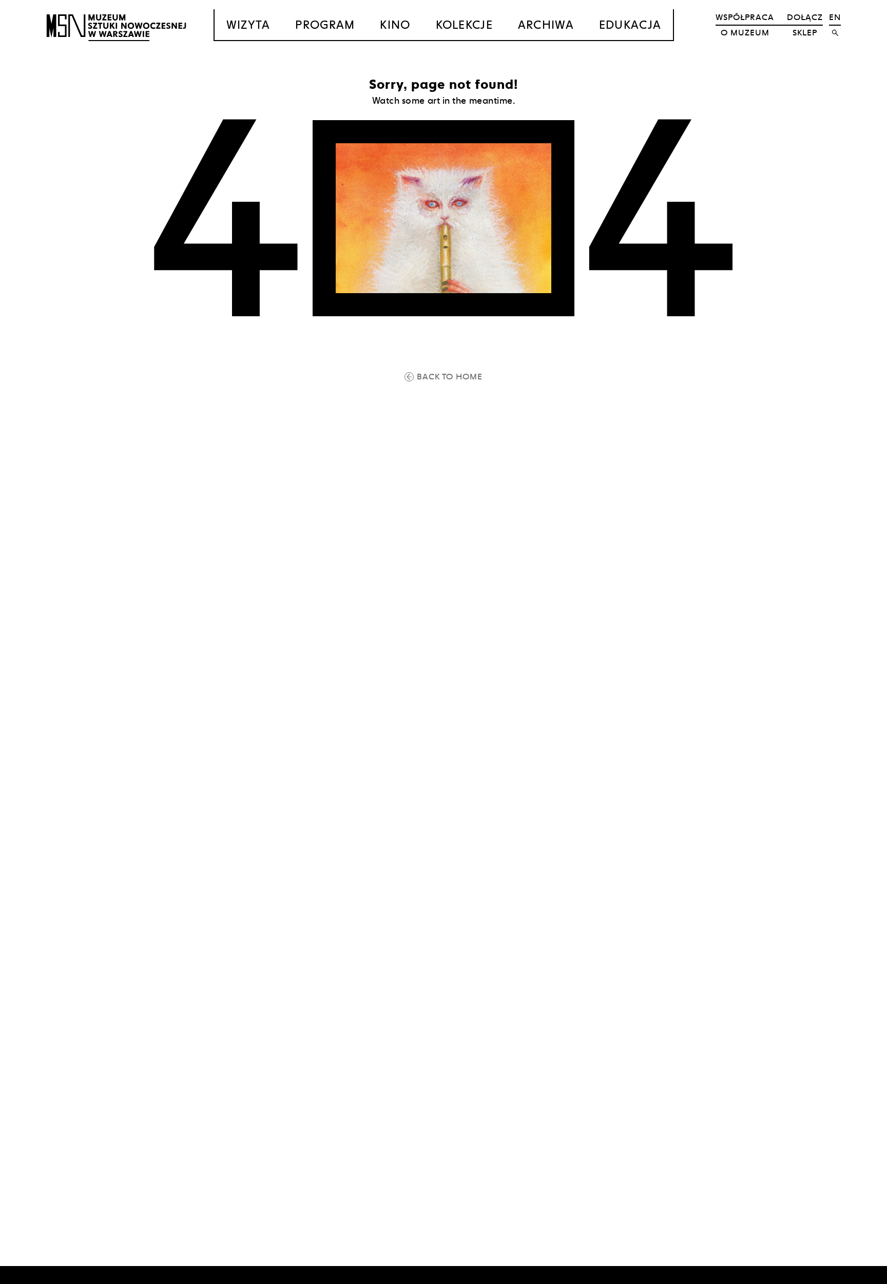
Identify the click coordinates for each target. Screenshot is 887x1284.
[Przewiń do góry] (859, 1275)
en (835, 17)
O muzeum (745, 32)
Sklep (805, 32)
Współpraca (745, 17)
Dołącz (805, 17)
